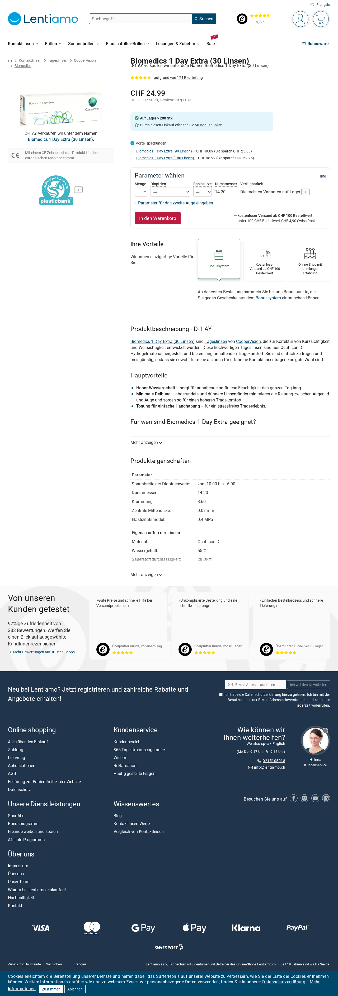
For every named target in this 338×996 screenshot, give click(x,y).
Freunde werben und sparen (33, 831)
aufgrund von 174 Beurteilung (178, 77)
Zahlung (15, 750)
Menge (140, 184)
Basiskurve (202, 183)
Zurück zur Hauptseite (24, 964)
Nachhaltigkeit (21, 898)
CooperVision (85, 60)
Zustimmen (51, 989)
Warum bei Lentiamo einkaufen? (37, 890)
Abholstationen (21, 765)
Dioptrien (158, 183)
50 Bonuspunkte (208, 124)
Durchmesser (226, 183)
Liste (277, 976)
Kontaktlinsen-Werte (131, 823)
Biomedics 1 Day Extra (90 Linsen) (164, 151)
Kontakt (15, 905)
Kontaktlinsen (30, 60)
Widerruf (121, 757)
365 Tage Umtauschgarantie (139, 750)
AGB (12, 773)
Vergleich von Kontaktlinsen (139, 831)
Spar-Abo (16, 815)
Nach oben (54, 964)
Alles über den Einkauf (28, 742)
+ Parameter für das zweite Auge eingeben (174, 203)
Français (323, 4)
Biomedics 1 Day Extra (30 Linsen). (61, 139)
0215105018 (274, 760)
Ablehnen (75, 989)
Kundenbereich (127, 742)
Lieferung (16, 757)
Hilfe (322, 176)
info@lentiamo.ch (269, 767)
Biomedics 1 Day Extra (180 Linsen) (165, 157)
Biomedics (23, 65)
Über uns (16, 874)
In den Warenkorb (157, 218)
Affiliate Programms (26, 839)
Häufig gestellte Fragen (134, 773)
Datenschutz (19, 789)
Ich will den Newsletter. (308, 684)
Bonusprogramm (23, 823)
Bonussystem (268, 298)
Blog (118, 815)
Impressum (18, 866)
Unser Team (19, 881)
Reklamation (125, 765)
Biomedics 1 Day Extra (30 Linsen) (162, 341)
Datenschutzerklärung (283, 982)
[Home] (10, 60)
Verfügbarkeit (252, 184)
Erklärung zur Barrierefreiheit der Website (44, 781)
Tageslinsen (57, 60)
